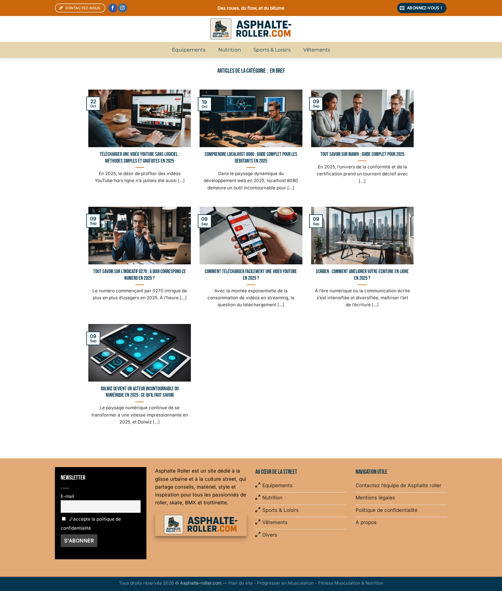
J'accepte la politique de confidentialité (91, 523)
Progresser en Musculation (285, 583)
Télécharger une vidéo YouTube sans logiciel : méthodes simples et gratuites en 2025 (140, 157)
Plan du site (240, 583)
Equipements (188, 50)
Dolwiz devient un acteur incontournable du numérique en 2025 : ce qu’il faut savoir (140, 392)
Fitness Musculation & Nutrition (350, 583)
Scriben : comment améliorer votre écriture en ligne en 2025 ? (362, 274)
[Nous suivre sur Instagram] (122, 8)
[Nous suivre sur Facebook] (112, 8)
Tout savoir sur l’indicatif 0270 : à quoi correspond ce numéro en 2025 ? (139, 274)
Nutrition (229, 50)
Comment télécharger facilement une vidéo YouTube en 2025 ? (251, 274)
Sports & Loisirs (272, 50)
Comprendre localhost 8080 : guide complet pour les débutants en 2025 (251, 157)
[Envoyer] (440, 29)
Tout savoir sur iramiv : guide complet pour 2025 (362, 154)
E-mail (67, 496)
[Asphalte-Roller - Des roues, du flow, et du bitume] (251, 29)
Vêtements (316, 50)
